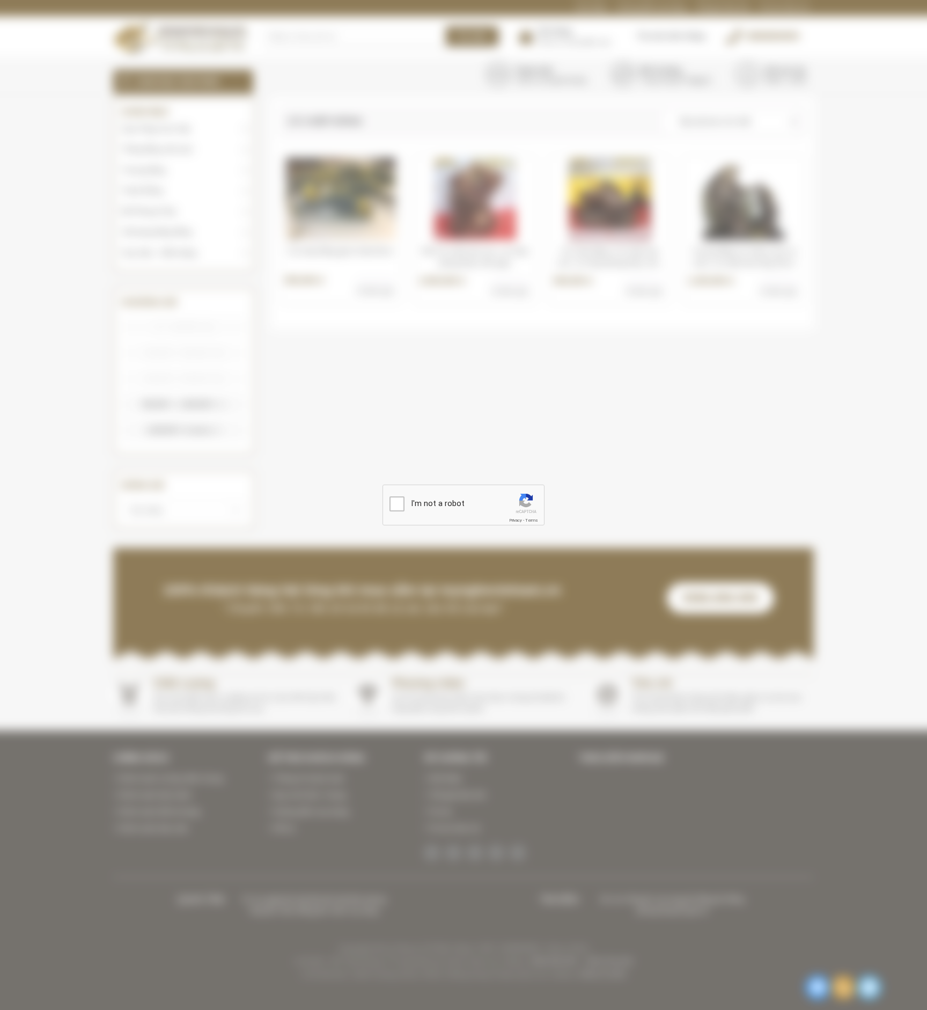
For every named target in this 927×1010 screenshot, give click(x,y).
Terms (531, 520)
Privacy (515, 520)
